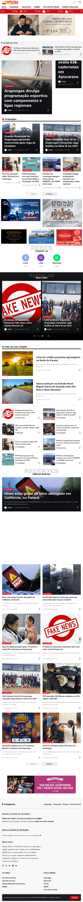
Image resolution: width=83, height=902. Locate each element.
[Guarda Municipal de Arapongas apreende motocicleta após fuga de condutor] (62, 579)
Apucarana (21, 418)
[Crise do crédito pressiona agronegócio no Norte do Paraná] (17, 363)
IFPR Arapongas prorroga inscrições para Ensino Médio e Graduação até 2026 (26, 458)
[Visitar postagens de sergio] (5, 110)
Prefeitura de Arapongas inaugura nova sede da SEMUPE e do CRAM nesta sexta (51, 179)
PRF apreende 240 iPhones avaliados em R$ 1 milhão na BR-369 (61, 323)
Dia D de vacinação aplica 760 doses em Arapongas (23, 100)
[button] (74, 897)
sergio (9, 110)
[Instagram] (40, 260)
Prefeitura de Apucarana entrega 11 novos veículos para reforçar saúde (68, 443)
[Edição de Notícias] (10, 2)
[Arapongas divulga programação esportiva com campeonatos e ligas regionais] (72, 164)
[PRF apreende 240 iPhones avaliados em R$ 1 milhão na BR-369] (61, 307)
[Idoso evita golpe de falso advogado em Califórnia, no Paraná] (47, 50)
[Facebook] (25, 260)
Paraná (65, 804)
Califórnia (9, 489)
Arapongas (9, 91)
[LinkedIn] (16, 865)
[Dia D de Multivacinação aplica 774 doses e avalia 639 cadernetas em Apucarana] (21, 629)
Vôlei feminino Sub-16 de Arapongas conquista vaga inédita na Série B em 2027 (27, 49)
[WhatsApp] (57, 260)
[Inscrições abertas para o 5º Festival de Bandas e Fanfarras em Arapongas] (49, 429)
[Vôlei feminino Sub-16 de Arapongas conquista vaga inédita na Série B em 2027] (6, 50)
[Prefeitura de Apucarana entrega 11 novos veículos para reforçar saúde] (49, 444)
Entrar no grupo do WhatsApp (15, 830)
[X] (6, 865)
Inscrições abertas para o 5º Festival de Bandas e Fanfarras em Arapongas (67, 428)
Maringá (48, 316)
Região (5, 375)
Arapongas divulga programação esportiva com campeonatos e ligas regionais (71, 179)
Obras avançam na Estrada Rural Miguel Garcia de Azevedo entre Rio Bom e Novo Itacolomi (56, 386)
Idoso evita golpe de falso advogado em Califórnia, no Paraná (37, 496)
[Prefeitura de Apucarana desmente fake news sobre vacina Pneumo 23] (8, 414)
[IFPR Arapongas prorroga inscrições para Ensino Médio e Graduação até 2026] (31, 164)
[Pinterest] (13, 865)
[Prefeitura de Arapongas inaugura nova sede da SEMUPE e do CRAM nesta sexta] (52, 164)
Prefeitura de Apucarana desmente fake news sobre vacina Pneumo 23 (25, 412)
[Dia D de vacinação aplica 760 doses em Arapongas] (11, 164)
